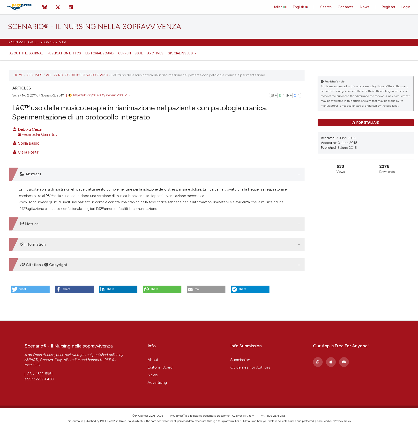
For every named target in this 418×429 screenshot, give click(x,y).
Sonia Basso (28, 143)
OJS (36, 365)
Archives (155, 53)
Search (326, 7)
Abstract (32, 174)
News (364, 7)
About (153, 359)
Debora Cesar (29, 129)
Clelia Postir (27, 152)
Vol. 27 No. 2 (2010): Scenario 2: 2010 (77, 75)
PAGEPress (176, 415)
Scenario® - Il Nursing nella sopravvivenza (94, 26)
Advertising (157, 382)
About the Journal (26, 53)
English (299, 7)
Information (34, 244)
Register (388, 7)
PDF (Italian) (368, 122)
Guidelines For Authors (250, 367)
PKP (107, 360)
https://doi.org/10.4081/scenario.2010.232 (101, 95)
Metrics (31, 224)
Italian (278, 7)
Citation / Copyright (46, 264)
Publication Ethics (64, 53)
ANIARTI (31, 360)
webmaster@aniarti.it (39, 134)
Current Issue (130, 53)
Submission (240, 359)
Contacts (345, 7)
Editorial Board (99, 53)
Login (405, 7)
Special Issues (181, 53)
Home (18, 75)
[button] (30, 289)
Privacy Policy (342, 421)
